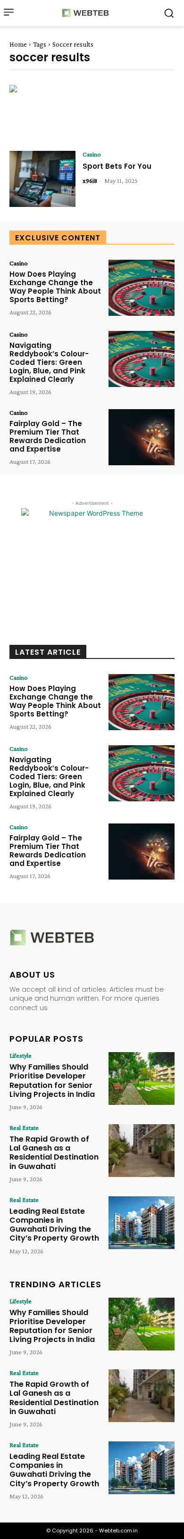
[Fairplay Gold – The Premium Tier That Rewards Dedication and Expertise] (142, 437)
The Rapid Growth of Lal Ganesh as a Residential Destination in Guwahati (54, 1153)
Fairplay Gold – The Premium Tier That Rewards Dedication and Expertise (47, 436)
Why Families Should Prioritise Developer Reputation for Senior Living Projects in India (52, 1081)
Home (18, 44)
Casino (92, 154)
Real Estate (24, 1127)
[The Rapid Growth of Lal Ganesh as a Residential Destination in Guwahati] (142, 1150)
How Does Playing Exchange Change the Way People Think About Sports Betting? (55, 287)
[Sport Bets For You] (42, 179)
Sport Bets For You (117, 166)
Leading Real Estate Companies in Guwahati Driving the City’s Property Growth (54, 1225)
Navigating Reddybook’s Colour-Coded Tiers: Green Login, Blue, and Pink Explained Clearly (49, 362)
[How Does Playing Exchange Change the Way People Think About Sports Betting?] (142, 288)
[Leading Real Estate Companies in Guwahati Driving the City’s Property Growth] (142, 1222)
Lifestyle (20, 1055)
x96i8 (90, 180)
